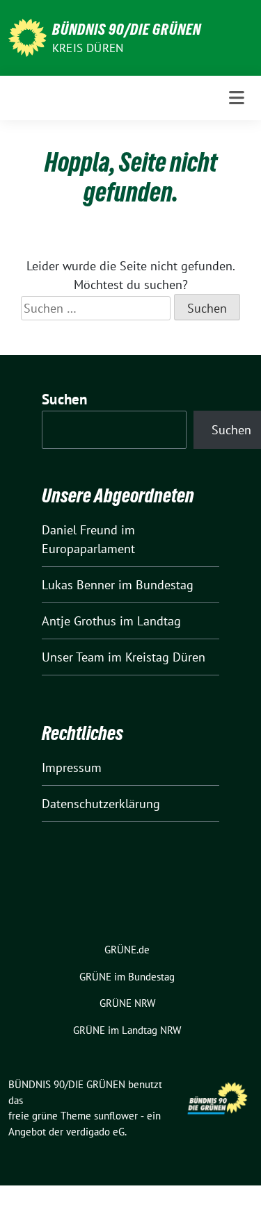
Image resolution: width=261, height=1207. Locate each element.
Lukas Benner (78, 585)
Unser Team (73, 657)
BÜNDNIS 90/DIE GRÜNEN (126, 29)
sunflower (116, 1115)
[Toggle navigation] (237, 98)
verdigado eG (95, 1131)
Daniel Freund (80, 530)
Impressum (72, 767)
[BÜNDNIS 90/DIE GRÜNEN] (27, 36)
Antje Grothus (79, 621)
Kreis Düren (87, 48)
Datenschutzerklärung (101, 804)
